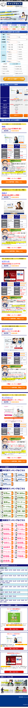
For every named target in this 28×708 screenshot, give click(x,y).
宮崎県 (22, 600)
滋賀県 (6, 586)
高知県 (14, 596)
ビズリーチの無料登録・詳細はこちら (14, 318)
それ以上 (20, 49)
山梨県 (6, 581)
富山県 (14, 581)
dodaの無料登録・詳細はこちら (14, 182)
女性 (19, 37)
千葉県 (18, 575)
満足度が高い (5, 66)
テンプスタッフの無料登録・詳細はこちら (14, 461)
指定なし (10, 61)
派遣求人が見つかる (19, 73)
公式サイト (16, 115)
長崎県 (10, 600)
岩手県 (10, 570)
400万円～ (10, 54)
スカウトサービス (18, 71)
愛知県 (8, 582)
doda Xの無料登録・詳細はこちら (14, 251)
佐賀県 (6, 600)
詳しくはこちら (14, 629)
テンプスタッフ (7, 397)
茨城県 (2, 575)
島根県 (6, 592)
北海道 (2, 570)
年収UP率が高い (18, 66)
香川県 (6, 596)
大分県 (18, 600)
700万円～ (20, 56)
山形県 (22, 570)
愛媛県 (10, 596)
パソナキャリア (7, 329)
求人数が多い (5, 68)
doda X (4, 193)
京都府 (10, 586)
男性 (9, 37)
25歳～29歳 (20, 44)
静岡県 (4, 582)
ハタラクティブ (14, 610)
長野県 (10, 581)
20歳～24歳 (10, 44)
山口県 (18, 592)
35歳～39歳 (20, 47)
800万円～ (10, 58)
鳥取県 (2, 592)
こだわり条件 (15, 63)
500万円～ (20, 54)
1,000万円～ (20, 58)
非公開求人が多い (18, 68)
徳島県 (2, 596)
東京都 (22, 575)
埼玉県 (14, 575)
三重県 (2, 586)
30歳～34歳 (10, 47)
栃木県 (6, 575)
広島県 (14, 592)
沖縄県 (5, 601)
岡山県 (10, 592)
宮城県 (14, 570)
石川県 (18, 581)
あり (9, 42)
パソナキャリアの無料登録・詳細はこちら (14, 387)
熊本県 (14, 600)
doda (3, 126)
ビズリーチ (6, 261)
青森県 (6, 570)
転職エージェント (6, 73)
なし (19, 42)
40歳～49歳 (10, 49)
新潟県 (2, 581)
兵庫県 (18, 586)
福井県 (22, 581)
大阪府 (14, 586)
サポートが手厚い (6, 71)
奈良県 (22, 586)
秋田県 (18, 570)
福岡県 (2, 600)
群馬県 (10, 575)
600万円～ (10, 56)
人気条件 (5, 63)
